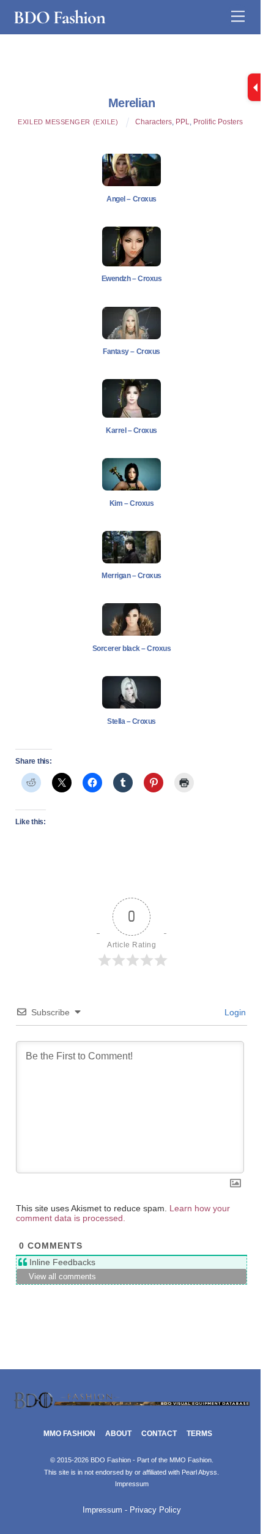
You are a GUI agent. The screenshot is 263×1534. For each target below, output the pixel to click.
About (118, 1433)
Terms (199, 1433)
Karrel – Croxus (131, 430)
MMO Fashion (69, 1433)
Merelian (131, 103)
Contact (159, 1433)
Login (234, 1012)
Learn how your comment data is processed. (123, 1213)
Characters (153, 122)
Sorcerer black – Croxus (131, 648)
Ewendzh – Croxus (131, 278)
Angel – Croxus (131, 199)
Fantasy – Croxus (131, 351)
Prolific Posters (218, 122)
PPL (183, 122)
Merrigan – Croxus (131, 575)
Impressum (132, 1483)
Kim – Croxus (131, 503)
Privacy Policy (155, 1510)
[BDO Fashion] (131, 1406)
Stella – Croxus (131, 721)
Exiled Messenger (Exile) (68, 122)
